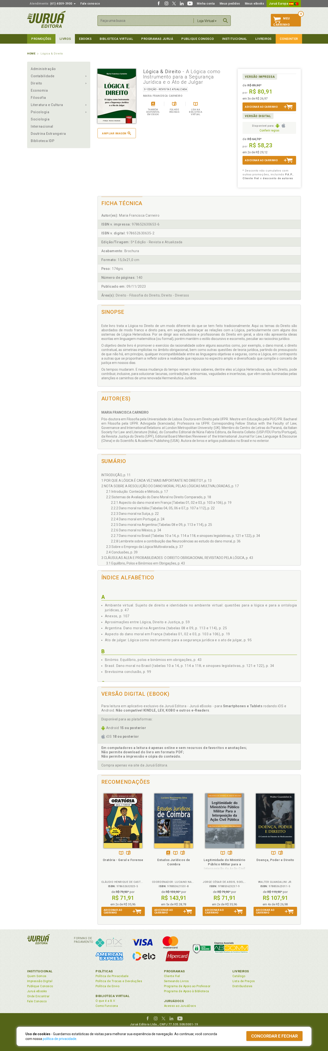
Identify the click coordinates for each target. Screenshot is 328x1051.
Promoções (41, 39)
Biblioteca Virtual (113, 996)
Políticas (104, 971)
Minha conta (206, 3)
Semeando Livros (176, 981)
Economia (39, 90)
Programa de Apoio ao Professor (187, 986)
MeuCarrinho (281, 21)
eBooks (85, 39)
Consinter (289, 39)
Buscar (225, 21)
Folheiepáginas (128, 853)
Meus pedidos (230, 3)
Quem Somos (37, 976)
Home (31, 53)
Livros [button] (65, 39)
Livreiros (263, 39)
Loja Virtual (205, 21)
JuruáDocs (174, 1001)
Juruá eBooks (37, 991)
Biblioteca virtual (116, 39)
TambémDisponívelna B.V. (121, 853)
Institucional (234, 39)
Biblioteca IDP (43, 141)
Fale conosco (90, 3)
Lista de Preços (243, 981)
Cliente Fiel (172, 976)
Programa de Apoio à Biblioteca (186, 991)
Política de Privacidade (112, 976)
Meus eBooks (254, 3)
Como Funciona (107, 1006)
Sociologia (40, 119)
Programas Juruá (157, 39)
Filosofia (38, 98)
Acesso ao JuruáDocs (180, 1006)
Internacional (42, 126)
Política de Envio (107, 986)
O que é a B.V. (106, 1001)
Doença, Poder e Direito (275, 860)
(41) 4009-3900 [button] (51, 3)
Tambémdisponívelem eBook (168, 853)
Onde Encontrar (38, 996)
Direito (36, 83)
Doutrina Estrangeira (48, 134)
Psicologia (40, 112)
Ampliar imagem (114, 133)
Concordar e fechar (274, 1036)
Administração (43, 69)
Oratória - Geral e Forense (123, 860)
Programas (174, 971)
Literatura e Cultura (47, 105)
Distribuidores (242, 986)
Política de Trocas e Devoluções (119, 981)
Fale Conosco (37, 1001)
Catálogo (238, 976)
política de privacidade (59, 1039)
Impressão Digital (39, 981)
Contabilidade (43, 76)
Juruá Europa (279, 3)
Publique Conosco (197, 39)
